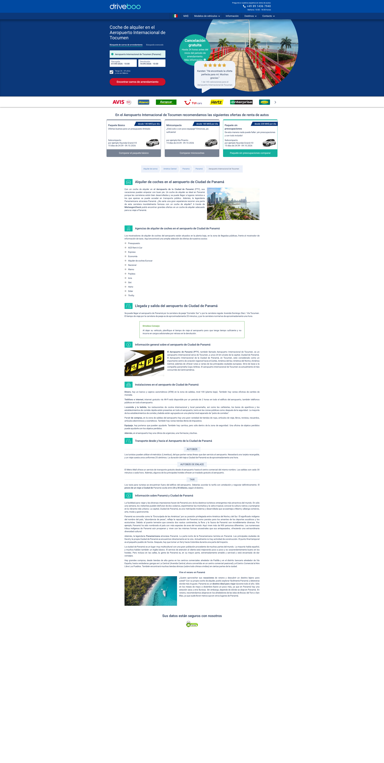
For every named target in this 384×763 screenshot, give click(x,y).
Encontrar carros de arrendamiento (137, 81)
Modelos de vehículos (205, 16)
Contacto (267, 16)
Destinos (249, 16)
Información (232, 16)
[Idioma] (175, 16)
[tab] (126, 44)
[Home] (125, 6)
